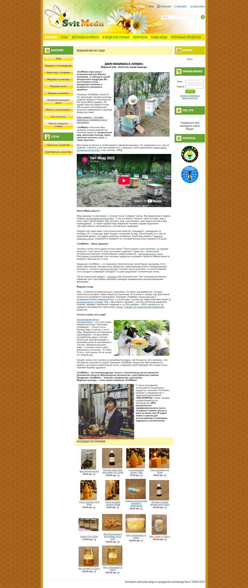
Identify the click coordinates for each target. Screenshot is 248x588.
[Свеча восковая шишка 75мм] (136, 458)
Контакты (182, 6)
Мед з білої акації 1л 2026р (112, 568)
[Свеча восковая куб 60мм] (160, 458)
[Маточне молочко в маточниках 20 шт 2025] (113, 522)
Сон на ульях (58, 116)
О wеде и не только (116, 37)
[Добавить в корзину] (94, 474)
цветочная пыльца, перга (150, 254)
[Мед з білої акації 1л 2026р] (113, 555)
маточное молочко (109, 269)
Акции (151, 6)
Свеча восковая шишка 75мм (136, 471)
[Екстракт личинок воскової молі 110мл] (160, 490)
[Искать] (203, 17)
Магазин (51, 37)
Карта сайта (199, 6)
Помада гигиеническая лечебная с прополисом (136, 503)
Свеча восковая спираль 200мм (112, 503)
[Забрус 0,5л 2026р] (89, 524)
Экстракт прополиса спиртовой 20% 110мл (112, 471)
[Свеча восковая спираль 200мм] (113, 490)
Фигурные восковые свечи (58, 101)
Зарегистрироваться (190, 96)
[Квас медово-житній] (89, 459)
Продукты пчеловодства (58, 65)
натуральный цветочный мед (100, 218)
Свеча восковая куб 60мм (159, 471)
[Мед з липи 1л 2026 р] (160, 524)
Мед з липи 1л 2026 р (159, 536)
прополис (112, 277)
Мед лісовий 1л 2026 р (89, 568)
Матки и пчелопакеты (58, 109)
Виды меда (159, 37)
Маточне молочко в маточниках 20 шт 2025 (113, 536)
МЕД (58, 58)
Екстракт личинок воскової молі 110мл (159, 503)
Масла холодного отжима (58, 124)
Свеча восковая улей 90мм (89, 503)
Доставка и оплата (85, 37)
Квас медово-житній (89, 471)
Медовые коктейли (58, 93)
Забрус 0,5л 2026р (89, 536)
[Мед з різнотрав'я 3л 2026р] (136, 523)
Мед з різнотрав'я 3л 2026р (136, 536)
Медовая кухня (58, 86)
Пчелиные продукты (186, 37)
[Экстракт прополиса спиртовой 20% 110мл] (113, 458)
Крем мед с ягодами (58, 72)
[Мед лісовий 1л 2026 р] (89, 556)
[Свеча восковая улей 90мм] (89, 490)
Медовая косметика (58, 79)
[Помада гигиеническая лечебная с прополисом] (136, 489)
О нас (64, 37)
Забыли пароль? (190, 98)
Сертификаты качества (58, 151)
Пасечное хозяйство (58, 145)
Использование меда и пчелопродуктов (88, 320)
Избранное (165, 6)
